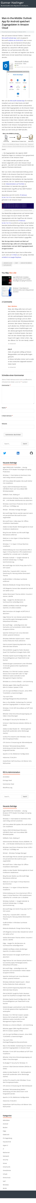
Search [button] (25, 444)
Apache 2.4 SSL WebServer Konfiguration (16, 754)
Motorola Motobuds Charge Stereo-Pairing (16, 585)
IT (3, 1149)
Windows (6, 1185)
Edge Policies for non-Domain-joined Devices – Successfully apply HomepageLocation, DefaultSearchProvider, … (18, 619)
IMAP (16, 263)
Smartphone (7, 1170)
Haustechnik (7, 1142)
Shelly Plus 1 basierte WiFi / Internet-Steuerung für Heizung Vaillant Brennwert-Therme (16, 573)
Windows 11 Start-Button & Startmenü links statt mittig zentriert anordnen (23, 290)
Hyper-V (5, 1145)
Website (4, 424)
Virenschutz (6, 1177)
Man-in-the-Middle (26, 263)
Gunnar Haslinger (12, 2)
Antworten (13, 344)
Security (5, 1160)
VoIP (4, 1181)
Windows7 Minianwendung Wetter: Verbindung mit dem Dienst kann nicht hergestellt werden (15, 748)
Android (5, 1124)
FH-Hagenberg (7, 1138)
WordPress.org (7, 787)
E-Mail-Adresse (7, 416)
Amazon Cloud (8, 263)
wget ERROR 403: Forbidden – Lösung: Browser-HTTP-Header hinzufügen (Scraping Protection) (22, 279)
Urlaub (5, 1174)
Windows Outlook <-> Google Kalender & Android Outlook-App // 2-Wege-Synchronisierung (16, 560)
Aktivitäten (6, 1120)
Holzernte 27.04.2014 (9, 757)
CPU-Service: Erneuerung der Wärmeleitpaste (17, 742)
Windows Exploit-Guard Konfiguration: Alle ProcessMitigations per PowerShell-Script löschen (16, 658)
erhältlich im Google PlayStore (11, 257)
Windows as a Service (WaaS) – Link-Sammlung (18, 681)
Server (5, 1163)
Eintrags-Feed (7, 780)
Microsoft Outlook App (9, 38)
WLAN (5, 1188)
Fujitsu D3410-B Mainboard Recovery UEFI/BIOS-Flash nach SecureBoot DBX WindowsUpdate (15, 489)
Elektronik (6, 1134)
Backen (5, 1127)
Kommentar (6, 385)
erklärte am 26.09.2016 (15, 40)
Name (4, 408)
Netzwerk (6, 1156)
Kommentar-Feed (8, 784)
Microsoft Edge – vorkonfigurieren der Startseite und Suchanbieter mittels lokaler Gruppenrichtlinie (17, 627)
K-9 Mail (14, 255)
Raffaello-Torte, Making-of (11, 494)
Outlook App (7, 265)
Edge (4, 1131)
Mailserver (6, 1152)
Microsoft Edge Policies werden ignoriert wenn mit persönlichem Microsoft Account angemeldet (18, 515)
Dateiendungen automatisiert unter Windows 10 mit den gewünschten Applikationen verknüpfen (17, 666)
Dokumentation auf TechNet (15, 184)
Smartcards (6, 1167)
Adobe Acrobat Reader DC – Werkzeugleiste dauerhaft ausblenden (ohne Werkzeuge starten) (17, 731)
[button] (30, 11)
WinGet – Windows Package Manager (15, 510)
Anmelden (6, 777)
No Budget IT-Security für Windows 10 (15, 719)
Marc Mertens (12, 306)
